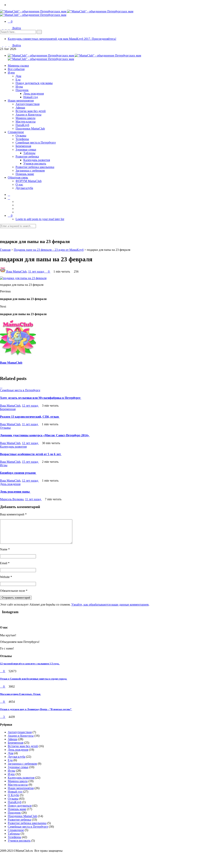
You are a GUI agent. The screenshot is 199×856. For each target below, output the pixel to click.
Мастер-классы (26, 121)
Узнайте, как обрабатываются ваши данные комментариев (110, 604)
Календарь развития (36, 160)
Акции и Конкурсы (28, 114)
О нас (19, 184)
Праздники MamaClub (30, 128)
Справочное (16, 132)
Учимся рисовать (34, 163)
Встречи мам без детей (31, 111)
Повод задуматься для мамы (34, 83)
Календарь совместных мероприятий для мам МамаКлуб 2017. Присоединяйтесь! (62, 38)
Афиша (20, 107)
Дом (18, 76)
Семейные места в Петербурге (36, 142)
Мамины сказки (18, 65)
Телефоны (22, 139)
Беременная (23, 146)
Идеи (11, 72)
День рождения (33, 93)
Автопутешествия (27, 104)
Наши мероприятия (21, 100)
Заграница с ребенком (30, 170)
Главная (5, 249)
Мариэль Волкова (12, 499)
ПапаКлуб (22, 125)
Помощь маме (25, 174)
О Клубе (13, 795)
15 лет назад (30, 461)
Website (6, 577)
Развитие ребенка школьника (35, 167)
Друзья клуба (24, 188)
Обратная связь (18, 177)
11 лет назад (36, 271)
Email (5, 563)
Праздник (22, 90)
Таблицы (29, 153)
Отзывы (21, 135)
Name (5, 549)
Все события (16, 69)
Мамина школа (25, 118)
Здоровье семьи (26, 149)
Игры (19, 86)
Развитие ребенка (27, 156)
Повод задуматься (19, 805)
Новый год (30, 97)
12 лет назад (30, 405)
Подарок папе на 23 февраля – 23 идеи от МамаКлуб (49, 249)
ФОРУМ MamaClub (29, 181)
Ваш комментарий (13, 514)
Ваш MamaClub (16, 271)
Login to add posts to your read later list (40, 219)
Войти (16, 28)
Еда (18, 79)
